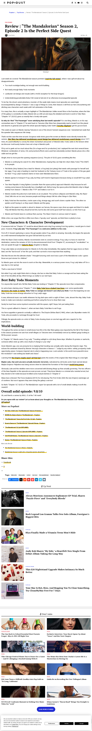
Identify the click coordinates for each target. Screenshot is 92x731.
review (28, 475)
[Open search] (87, 2)
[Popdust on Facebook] (72, 2)
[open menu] (4, 2)
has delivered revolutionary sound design (64, 139)
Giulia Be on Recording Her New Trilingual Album (66, 679)
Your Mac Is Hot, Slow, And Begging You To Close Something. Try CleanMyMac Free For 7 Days (58, 589)
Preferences (51, 723)
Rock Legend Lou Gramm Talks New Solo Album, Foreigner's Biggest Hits (57, 515)
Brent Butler (11, 35)
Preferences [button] (15, 726)
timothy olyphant (55, 475)
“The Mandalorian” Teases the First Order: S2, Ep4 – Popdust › (23, 419)
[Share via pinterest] (28, 479)
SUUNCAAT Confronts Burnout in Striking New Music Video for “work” (22, 703)
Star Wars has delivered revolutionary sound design (28, 139)
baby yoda (14, 475)
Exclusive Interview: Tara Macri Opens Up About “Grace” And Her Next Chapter (66, 635)
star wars (34, 475)
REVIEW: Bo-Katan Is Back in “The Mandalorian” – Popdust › (22, 415)
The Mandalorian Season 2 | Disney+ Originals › (19, 448)
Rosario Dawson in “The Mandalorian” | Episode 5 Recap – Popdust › (25, 423)
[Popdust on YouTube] (78, 2)
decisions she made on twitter (13, 291)
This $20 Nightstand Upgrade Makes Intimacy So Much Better (55, 571)
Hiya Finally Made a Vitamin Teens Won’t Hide (51, 532)
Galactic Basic (27, 245)
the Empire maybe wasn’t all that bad (26, 358)
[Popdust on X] (75, 2)
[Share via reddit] (24, 479)
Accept (81, 723)
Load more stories (46, 709)
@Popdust (5, 402)
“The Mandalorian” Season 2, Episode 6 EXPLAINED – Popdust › (24, 431)
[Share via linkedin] (36, 479)
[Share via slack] (40, 479)
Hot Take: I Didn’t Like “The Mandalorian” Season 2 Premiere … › (24, 410)
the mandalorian (43, 475)
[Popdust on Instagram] (81, 2)
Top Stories (20, 12)
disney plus (22, 475)
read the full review (52, 79)
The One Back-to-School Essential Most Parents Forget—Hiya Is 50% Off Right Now (20, 635)
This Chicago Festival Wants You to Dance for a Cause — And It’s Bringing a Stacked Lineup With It (23, 657)
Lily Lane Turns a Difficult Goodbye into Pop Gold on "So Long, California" (22, 680)
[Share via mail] (44, 479)
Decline (67, 723)
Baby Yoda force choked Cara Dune (51, 288)
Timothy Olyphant (64, 126)
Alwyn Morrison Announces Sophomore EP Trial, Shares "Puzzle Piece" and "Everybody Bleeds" (55, 497)
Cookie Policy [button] (15, 724)
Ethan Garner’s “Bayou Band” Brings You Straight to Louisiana (68, 703)
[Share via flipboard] (32, 479)
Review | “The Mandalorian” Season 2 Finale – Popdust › (21, 440)
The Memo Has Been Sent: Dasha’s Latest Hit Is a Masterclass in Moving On (67, 657)
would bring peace (76, 364)
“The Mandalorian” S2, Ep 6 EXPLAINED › (17, 427)
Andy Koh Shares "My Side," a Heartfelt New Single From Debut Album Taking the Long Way (55, 552)
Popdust (11, 12)
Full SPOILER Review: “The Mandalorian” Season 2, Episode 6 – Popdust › (26, 435)
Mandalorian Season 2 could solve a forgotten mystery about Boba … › (26, 452)
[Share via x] (21, 479)
